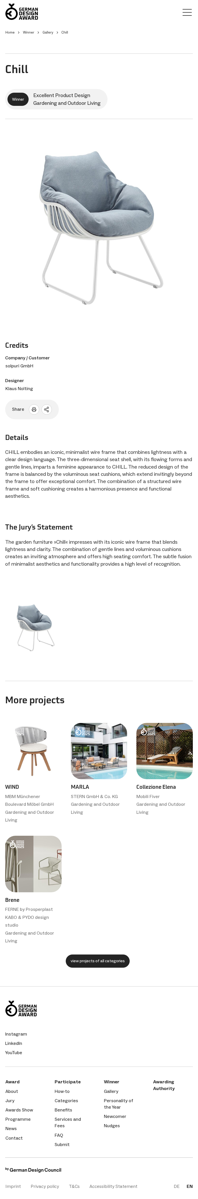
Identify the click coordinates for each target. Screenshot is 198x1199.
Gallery (111, 1091)
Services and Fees (68, 1122)
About (11, 1091)
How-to (62, 1091)
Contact (14, 1138)
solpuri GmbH (19, 366)
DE (176, 1186)
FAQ (59, 1135)
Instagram (16, 1034)
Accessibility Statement (113, 1186)
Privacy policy (45, 1186)
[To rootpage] (36, 11)
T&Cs (74, 1186)
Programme (18, 1119)
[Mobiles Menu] (187, 13)
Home (10, 32)
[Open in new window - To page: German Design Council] (33, 1171)
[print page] (34, 409)
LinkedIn (13, 1043)
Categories (66, 1100)
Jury (9, 1100)
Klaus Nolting (19, 388)
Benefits (63, 1110)
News (11, 1128)
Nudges (112, 1126)
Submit (62, 1144)
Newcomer (115, 1116)
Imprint (13, 1186)
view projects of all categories (98, 960)
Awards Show (19, 1110)
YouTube (13, 1052)
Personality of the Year (118, 1104)
